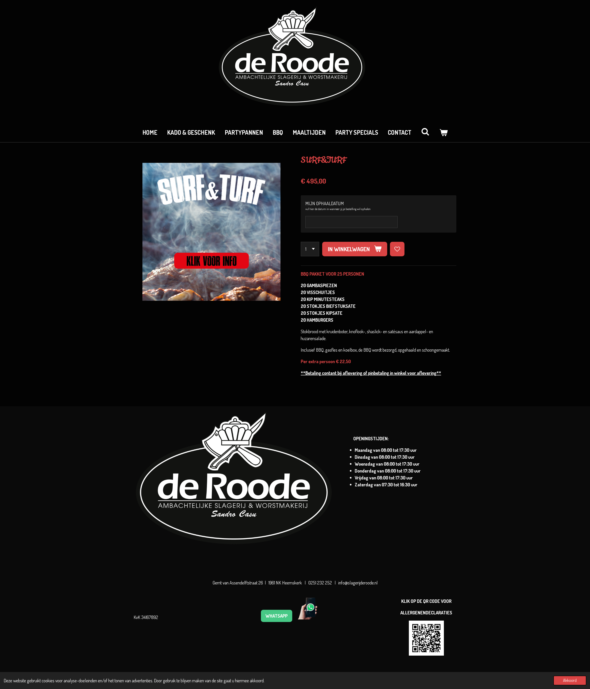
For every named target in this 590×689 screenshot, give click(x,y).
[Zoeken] (425, 131)
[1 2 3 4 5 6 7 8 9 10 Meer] (310, 249)
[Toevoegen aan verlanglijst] (397, 249)
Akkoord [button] (570, 680)
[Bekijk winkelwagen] (443, 132)
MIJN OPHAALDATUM (324, 203)
